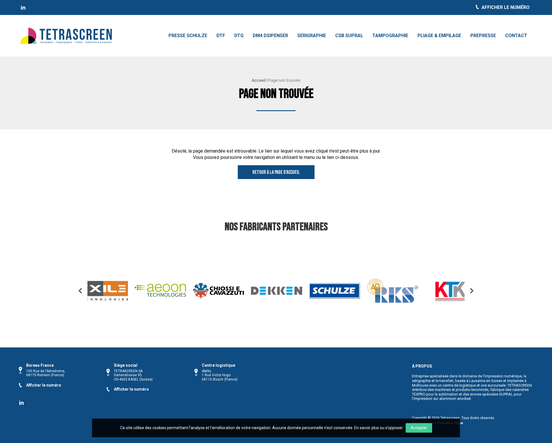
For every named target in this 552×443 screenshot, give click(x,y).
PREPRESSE (483, 35)
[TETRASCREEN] (23, 7)
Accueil (259, 80)
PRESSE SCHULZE (187, 35)
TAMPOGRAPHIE (390, 35)
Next (472, 290)
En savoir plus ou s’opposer (378, 427)
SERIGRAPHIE (311, 35)
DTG (239, 35)
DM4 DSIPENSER (270, 35)
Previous (80, 290)
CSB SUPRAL (349, 35)
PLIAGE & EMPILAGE (439, 35)
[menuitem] (188, 35)
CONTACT (516, 35)
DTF (220, 35)
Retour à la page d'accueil (276, 172)
